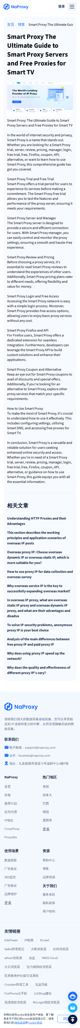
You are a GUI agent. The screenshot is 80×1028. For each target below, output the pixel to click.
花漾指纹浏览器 (15, 1002)
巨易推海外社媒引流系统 (21, 976)
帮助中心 (49, 860)
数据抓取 (10, 860)
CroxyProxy (12, 829)
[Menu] (72, 6)
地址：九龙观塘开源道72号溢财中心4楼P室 (39, 763)
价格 (7, 795)
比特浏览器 (61, 949)
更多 (46, 829)
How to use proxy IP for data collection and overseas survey (40, 574)
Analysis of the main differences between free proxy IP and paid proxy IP (38, 642)
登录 (61, 6)
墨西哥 (47, 820)
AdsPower (11, 940)
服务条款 (49, 894)
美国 (46, 787)
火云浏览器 (12, 967)
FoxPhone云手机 (15, 993)
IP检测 (28, 940)
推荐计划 (10, 803)
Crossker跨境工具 (16, 985)
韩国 (46, 812)
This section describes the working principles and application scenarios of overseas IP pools (36, 538)
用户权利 (49, 911)
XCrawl (44, 940)
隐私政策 (20, 1023)
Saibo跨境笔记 (14, 949)
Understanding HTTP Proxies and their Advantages (36, 521)
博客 (21, 24)
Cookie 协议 (35, 1023)
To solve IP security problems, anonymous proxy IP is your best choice (39, 628)
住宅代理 (10, 812)
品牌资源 (49, 877)
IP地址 (8, 820)
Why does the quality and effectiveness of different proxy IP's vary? (38, 670)
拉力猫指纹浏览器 (39, 967)
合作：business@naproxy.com (29, 755)
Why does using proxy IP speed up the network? (36, 656)
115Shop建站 (43, 993)
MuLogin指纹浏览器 (46, 1002)
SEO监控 (10, 877)
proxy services (61, 315)
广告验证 (10, 869)
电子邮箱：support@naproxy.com (32, 747)
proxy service (44, 262)
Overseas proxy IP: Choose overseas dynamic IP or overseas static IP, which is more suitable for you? (38, 557)
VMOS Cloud (50, 958)
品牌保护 (10, 894)
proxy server (46, 203)
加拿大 (47, 795)
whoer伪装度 (13, 958)
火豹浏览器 (38, 949)
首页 (10, 24)
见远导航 (41, 985)
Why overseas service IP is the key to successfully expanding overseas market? (38, 588)
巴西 (46, 803)
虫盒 (32, 958)
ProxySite (10, 837)
